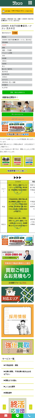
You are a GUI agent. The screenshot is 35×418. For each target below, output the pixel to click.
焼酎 (15, 33)
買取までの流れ (11, 380)
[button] (17, 407)
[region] (17, 407)
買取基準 (8, 393)
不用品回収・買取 (11, 365)
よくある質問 (10, 387)
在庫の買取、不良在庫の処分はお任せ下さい (17, 372)
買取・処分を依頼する (17, 92)
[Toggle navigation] (30, 2)
